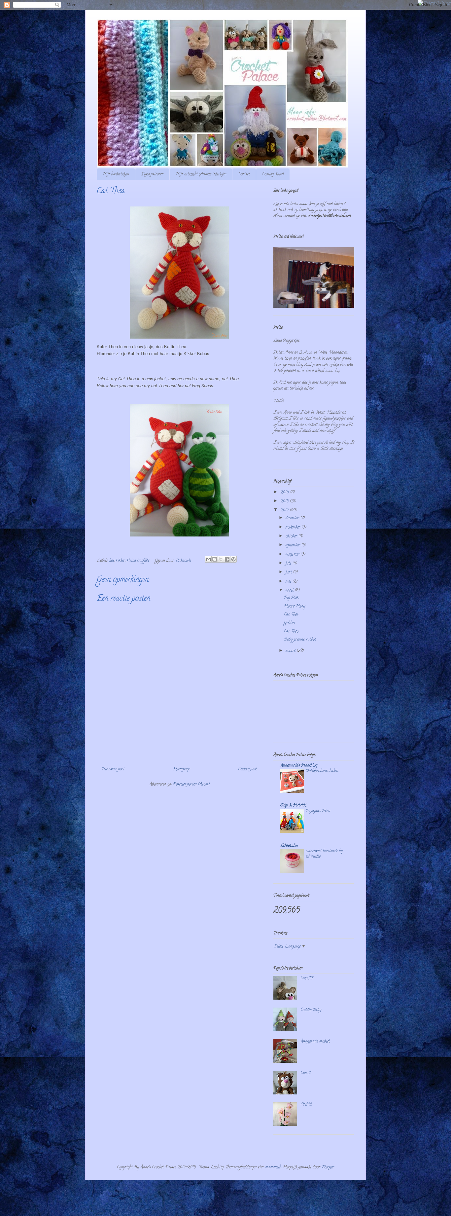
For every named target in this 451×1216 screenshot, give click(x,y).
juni (289, 572)
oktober (292, 536)
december (293, 518)
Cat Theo (291, 631)
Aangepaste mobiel (315, 1041)
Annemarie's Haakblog (298, 765)
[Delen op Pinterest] (233, 559)
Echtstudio (289, 845)
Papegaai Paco (318, 811)
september (293, 545)
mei (289, 581)
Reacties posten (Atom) (191, 784)
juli (289, 563)
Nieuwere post (113, 769)
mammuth (273, 1167)
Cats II (306, 978)
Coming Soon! (273, 174)
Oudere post (247, 769)
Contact (244, 174)
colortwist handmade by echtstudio (324, 854)
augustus (293, 554)
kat (111, 560)
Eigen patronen (152, 174)
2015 (285, 501)
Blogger (328, 1167)
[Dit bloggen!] (214, 559)
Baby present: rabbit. (300, 639)
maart (291, 650)
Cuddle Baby (310, 1010)
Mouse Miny (294, 606)
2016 (285, 492)
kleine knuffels (138, 560)
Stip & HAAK (293, 805)
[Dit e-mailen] (208, 559)
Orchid (306, 1104)
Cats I (305, 1073)
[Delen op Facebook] (227, 559)
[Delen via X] (221, 559)
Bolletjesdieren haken (322, 771)
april (290, 590)
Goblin (289, 622)
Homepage (181, 769)
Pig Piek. (291, 597)
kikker (120, 560)
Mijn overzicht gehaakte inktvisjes (201, 174)
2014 (285, 510)
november (293, 527)
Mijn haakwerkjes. (116, 174)
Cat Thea (291, 614)
